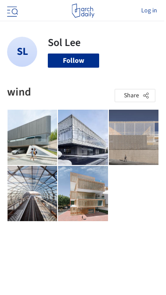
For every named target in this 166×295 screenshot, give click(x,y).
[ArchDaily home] (83, 11)
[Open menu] (11, 10)
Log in (149, 11)
